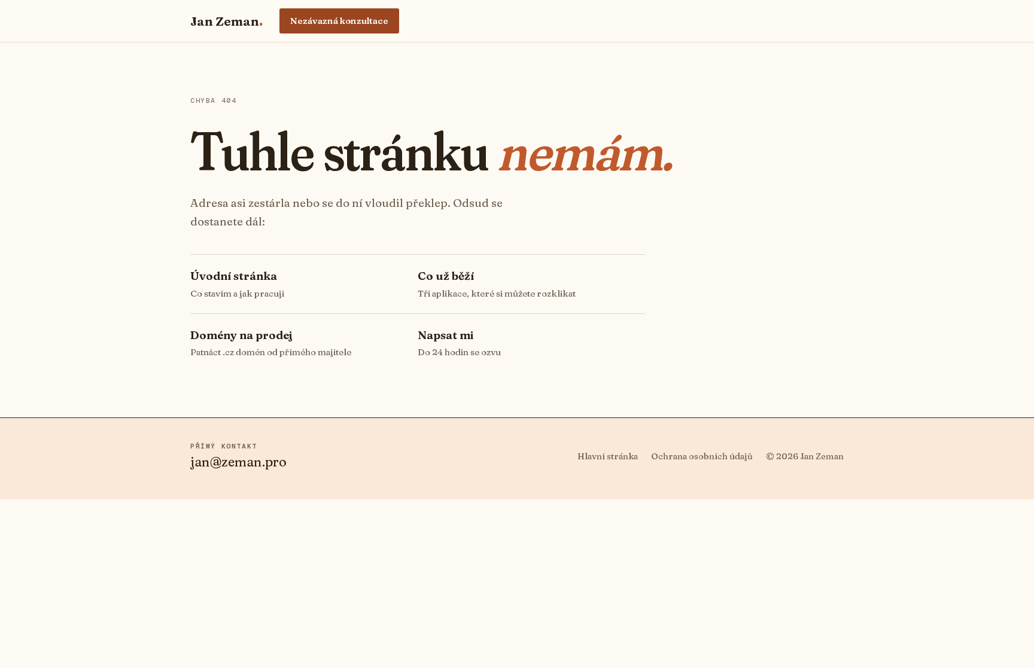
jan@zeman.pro (238, 461)
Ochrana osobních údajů (702, 456)
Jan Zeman (226, 21)
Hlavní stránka (607, 456)
